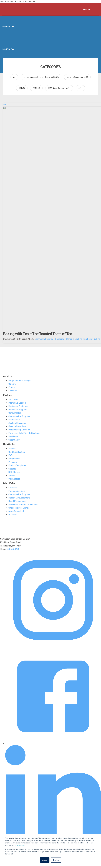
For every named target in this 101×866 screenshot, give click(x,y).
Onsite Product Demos (18, 508)
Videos (11, 475)
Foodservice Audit (16, 491)
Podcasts (12, 462)
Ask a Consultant (16, 511)
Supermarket (14, 440)
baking (97, 339)
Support (12, 469)
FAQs (10, 455)
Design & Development (19, 498)
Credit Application (16, 452)
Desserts (59, 339)
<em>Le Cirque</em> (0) (77, 77)
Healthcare (13, 436)
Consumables (14, 413)
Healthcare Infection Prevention (22, 504)
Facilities (12, 390)
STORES (86, 9)
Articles (12, 448)
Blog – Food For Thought (19, 380)
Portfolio (12, 514)
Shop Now (13, 399)
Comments (40, 339)
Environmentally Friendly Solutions (24, 433)
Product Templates (17, 465)
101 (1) (22, 88)
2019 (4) (36, 88)
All (14, 77)
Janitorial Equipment (17, 423)
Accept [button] (44, 860)
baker (89, 339)
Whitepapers (14, 479)
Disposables (14, 419)
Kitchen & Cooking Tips (76, 339)
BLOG (11, 26)
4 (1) (80, 88)
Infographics (14, 458)
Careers (12, 384)
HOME (5, 26)
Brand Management (17, 501)
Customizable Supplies (19, 416)
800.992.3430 (13, 549)
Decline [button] (56, 860)
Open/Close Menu (95, 9)
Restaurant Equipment (18, 406)
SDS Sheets (14, 472)
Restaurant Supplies (17, 409)
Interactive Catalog (17, 403)
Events (11, 387)
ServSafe (12, 487)
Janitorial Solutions (17, 426)
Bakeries (49, 339)
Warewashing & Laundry (19, 429)
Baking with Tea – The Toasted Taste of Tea (37, 333)
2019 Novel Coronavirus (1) (59, 88)
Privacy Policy (19, 845)
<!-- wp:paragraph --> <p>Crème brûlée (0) (41, 77)
